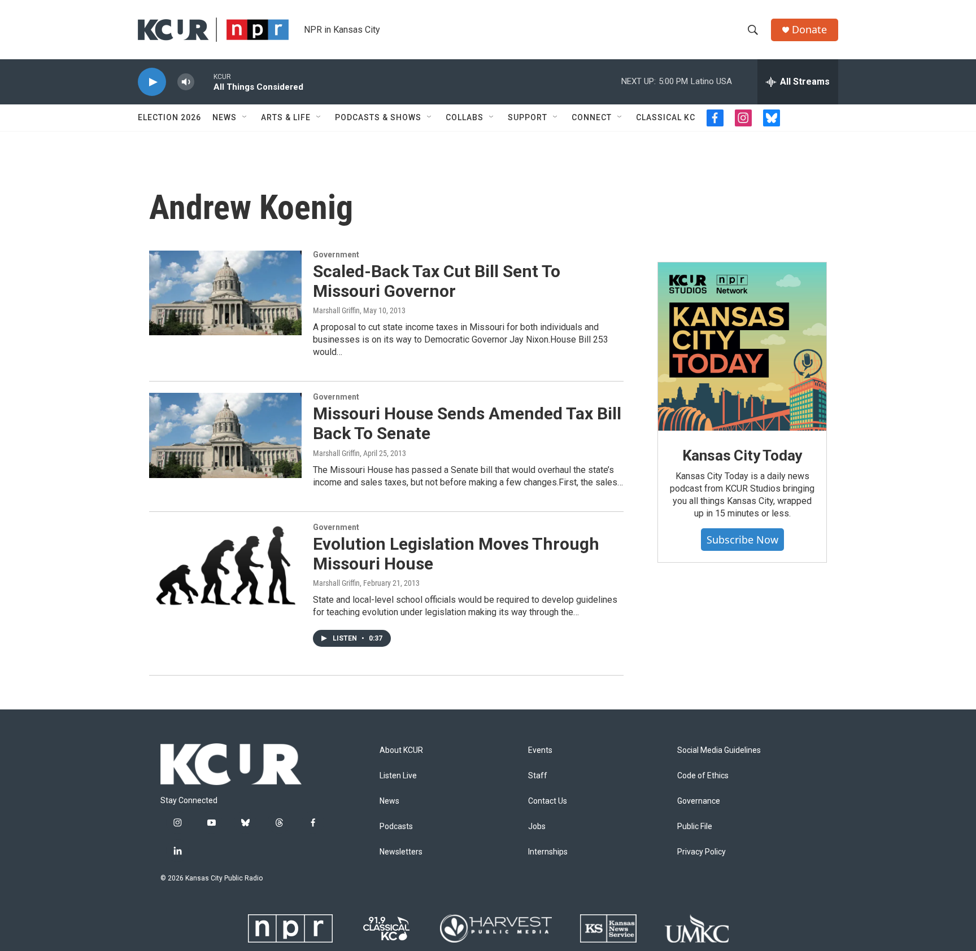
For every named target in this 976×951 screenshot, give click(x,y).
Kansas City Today (742, 455)
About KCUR (401, 750)
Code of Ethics (703, 776)
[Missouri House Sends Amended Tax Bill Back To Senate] (225, 435)
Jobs (537, 826)
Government (336, 254)
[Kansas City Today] (742, 346)
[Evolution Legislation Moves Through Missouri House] (225, 565)
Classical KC (665, 117)
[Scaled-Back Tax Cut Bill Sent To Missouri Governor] (225, 293)
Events (540, 750)
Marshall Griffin (336, 310)
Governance (698, 801)
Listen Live (398, 776)
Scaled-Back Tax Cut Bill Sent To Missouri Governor (436, 281)
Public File (694, 826)
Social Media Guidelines (719, 750)
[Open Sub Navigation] (245, 117)
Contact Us (547, 801)
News (224, 117)
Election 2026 (169, 117)
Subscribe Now (742, 539)
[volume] (185, 82)
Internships (548, 852)
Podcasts (396, 826)
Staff (537, 776)
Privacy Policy (701, 852)
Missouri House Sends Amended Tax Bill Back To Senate (467, 423)
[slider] (204, 81)
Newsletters (401, 852)
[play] (152, 82)
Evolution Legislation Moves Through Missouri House (456, 553)
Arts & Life (286, 117)
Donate (809, 30)
